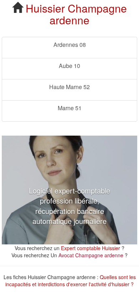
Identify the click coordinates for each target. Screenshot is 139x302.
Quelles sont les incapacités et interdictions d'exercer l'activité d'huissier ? (70, 280)
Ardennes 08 (69, 44)
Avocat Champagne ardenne (90, 255)
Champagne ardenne (88, 14)
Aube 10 (69, 66)
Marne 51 (70, 108)
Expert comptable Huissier (90, 248)
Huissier (45, 8)
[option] (69, 190)
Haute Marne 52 (69, 87)
